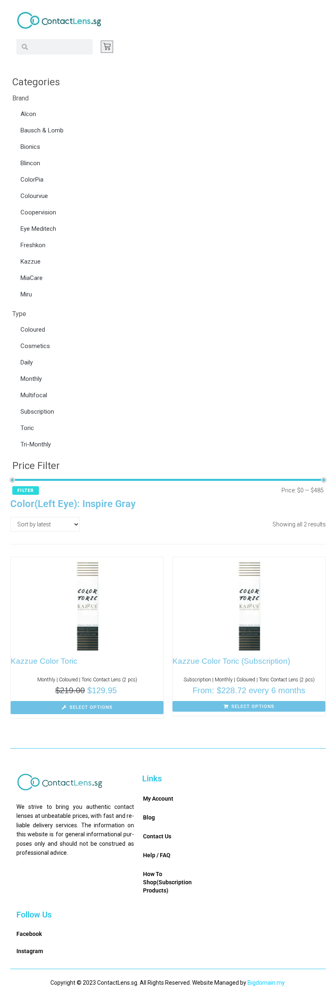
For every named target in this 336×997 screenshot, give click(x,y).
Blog (149, 817)
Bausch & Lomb (42, 130)
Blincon (30, 163)
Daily (26, 362)
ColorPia (31, 179)
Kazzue (30, 261)
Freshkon (32, 245)
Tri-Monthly (35, 444)
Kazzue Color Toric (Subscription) (231, 661)
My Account (158, 798)
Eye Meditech (38, 228)
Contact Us (157, 836)
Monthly (31, 378)
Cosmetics (35, 346)
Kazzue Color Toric (44, 661)
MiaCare (31, 278)
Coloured (32, 329)
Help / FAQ (156, 855)
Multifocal (33, 395)
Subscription (37, 411)
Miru (26, 294)
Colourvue (34, 196)
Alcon (28, 114)
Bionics (30, 146)
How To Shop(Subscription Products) (167, 882)
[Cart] (107, 47)
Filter (25, 490)
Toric (27, 428)
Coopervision (38, 212)
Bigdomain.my (266, 982)
